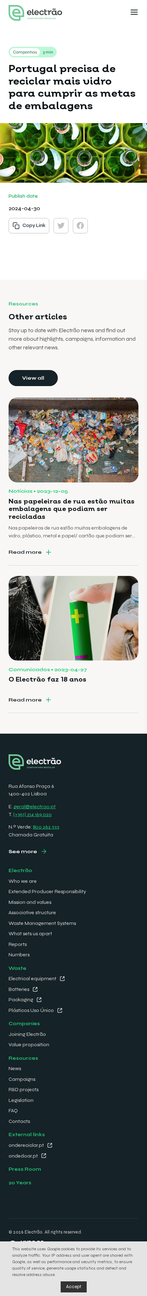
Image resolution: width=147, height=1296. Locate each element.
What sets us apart (30, 934)
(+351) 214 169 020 (32, 814)
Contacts (19, 1121)
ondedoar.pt (23, 1156)
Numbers (19, 955)
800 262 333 (46, 827)
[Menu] (134, 13)
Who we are (23, 881)
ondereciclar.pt (26, 1145)
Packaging (21, 1000)
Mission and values (30, 902)
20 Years (20, 1183)
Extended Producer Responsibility (47, 892)
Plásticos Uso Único (31, 1010)
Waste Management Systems (42, 923)
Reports (18, 944)
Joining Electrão (27, 1034)
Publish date (23, 196)
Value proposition (29, 1045)
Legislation (21, 1100)
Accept (73, 1287)
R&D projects (24, 1090)
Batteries (19, 989)
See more (23, 852)
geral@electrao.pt (35, 807)
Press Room (25, 1169)
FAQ (13, 1111)
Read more (25, 552)
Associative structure (32, 913)
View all (33, 378)
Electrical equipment (32, 979)
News (15, 1068)
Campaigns (22, 1079)
